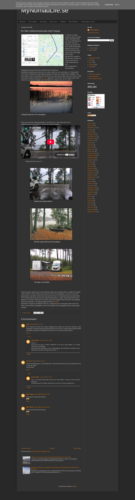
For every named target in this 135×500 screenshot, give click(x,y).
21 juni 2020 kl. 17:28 (46, 340)
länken (56, 301)
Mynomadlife (35, 340)
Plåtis (90, 60)
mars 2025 (91, 125)
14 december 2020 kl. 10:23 (42, 407)
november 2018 (92, 190)
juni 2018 (90, 198)
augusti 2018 (91, 194)
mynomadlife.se (94, 30)
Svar (29, 337)
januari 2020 (91, 168)
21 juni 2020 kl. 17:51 (38, 361)
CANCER (92, 48)
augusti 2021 (91, 140)
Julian (28, 324)
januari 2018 (91, 209)
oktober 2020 (91, 157)
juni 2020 (90, 162)
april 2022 (90, 132)
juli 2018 (90, 196)
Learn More (109, 4)
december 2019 (92, 170)
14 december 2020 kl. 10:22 (42, 394)
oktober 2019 (91, 175)
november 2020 (92, 155)
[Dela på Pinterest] (42, 313)
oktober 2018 (91, 192)
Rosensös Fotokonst (95, 74)
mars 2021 (91, 147)
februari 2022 (91, 134)
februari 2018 (91, 207)
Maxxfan (44, 78)
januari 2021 (91, 151)
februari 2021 (91, 149)
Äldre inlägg (77, 448)
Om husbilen (32, 21)
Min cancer (53, 21)
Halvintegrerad (93, 58)
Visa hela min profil (93, 32)
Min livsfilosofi (73, 21)
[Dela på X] (38, 313)
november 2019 (92, 173)
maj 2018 (90, 201)
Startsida (22, 21)
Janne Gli (29, 361)
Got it (117, 4)
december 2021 (92, 136)
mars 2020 (91, 166)
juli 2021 (90, 142)
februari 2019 (91, 183)
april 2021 (90, 145)
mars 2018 (91, 205)
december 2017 (92, 211)
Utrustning (43, 21)
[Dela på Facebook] (40, 313)
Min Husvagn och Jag (95, 78)
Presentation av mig (87, 21)
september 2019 (92, 177)
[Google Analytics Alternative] (92, 115)
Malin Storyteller (93, 76)
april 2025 (90, 123)
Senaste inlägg (26, 448)
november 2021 (92, 138)
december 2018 (92, 188)
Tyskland (91, 64)
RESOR (91, 50)
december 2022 (92, 127)
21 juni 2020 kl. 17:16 (36, 324)
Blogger (74, 486)
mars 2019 (91, 181)
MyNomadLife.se (44, 10)
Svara (28, 333)
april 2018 (90, 203)
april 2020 (90, 164)
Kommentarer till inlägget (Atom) (40, 451)
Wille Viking (29, 394)
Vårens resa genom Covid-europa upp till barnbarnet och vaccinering (51, 457)
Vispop (91, 66)
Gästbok (63, 21)
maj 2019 (90, 179)
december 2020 (92, 153)
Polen (90, 62)
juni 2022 (90, 130)
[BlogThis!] (36, 313)
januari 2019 (91, 185)
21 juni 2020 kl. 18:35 (46, 377)
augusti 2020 (91, 160)
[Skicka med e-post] (34, 313)
